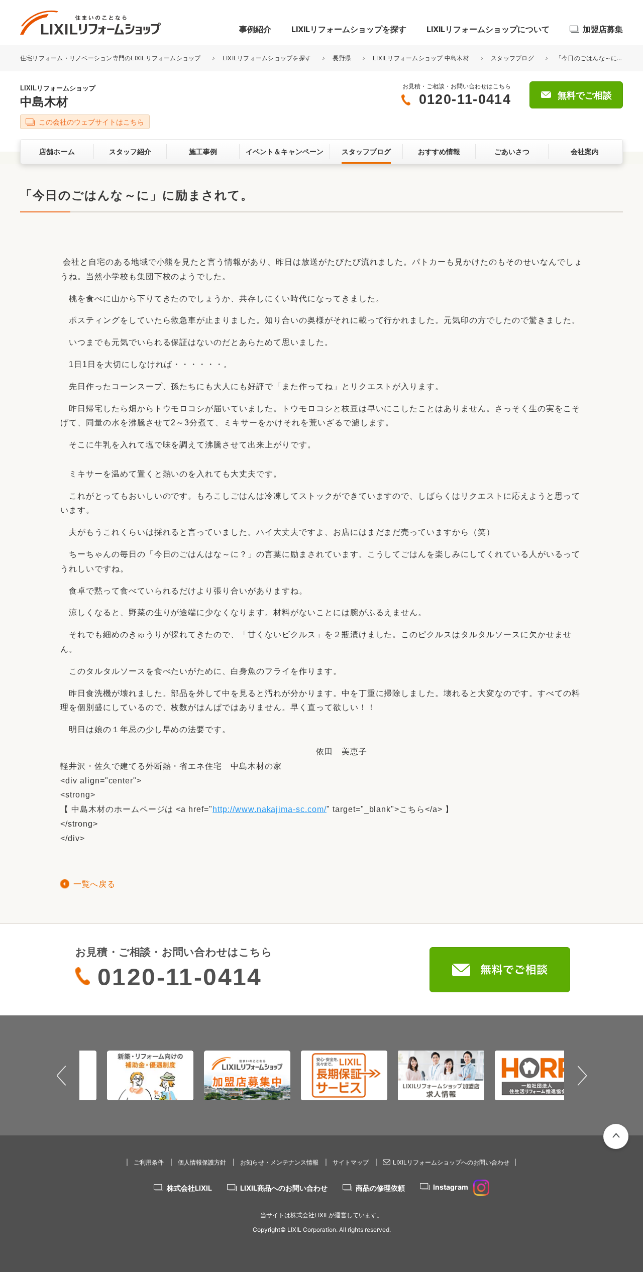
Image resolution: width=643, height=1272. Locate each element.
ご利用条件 (149, 1162)
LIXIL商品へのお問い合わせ (284, 1188)
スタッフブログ (512, 58)
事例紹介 (255, 29)
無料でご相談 (585, 95)
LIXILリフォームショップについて (488, 29)
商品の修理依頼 (380, 1188)
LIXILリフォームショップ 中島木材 (421, 58)
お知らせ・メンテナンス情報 (279, 1162)
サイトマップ (351, 1162)
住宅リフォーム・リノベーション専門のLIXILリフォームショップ (111, 58)
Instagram (450, 1187)
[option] (127, 1075)
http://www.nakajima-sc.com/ (269, 809)
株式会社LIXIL (189, 1188)
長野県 (342, 58)
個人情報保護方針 (202, 1162)
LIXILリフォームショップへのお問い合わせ (451, 1162)
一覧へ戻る (94, 884)
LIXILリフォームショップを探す (348, 29)
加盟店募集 (603, 29)
